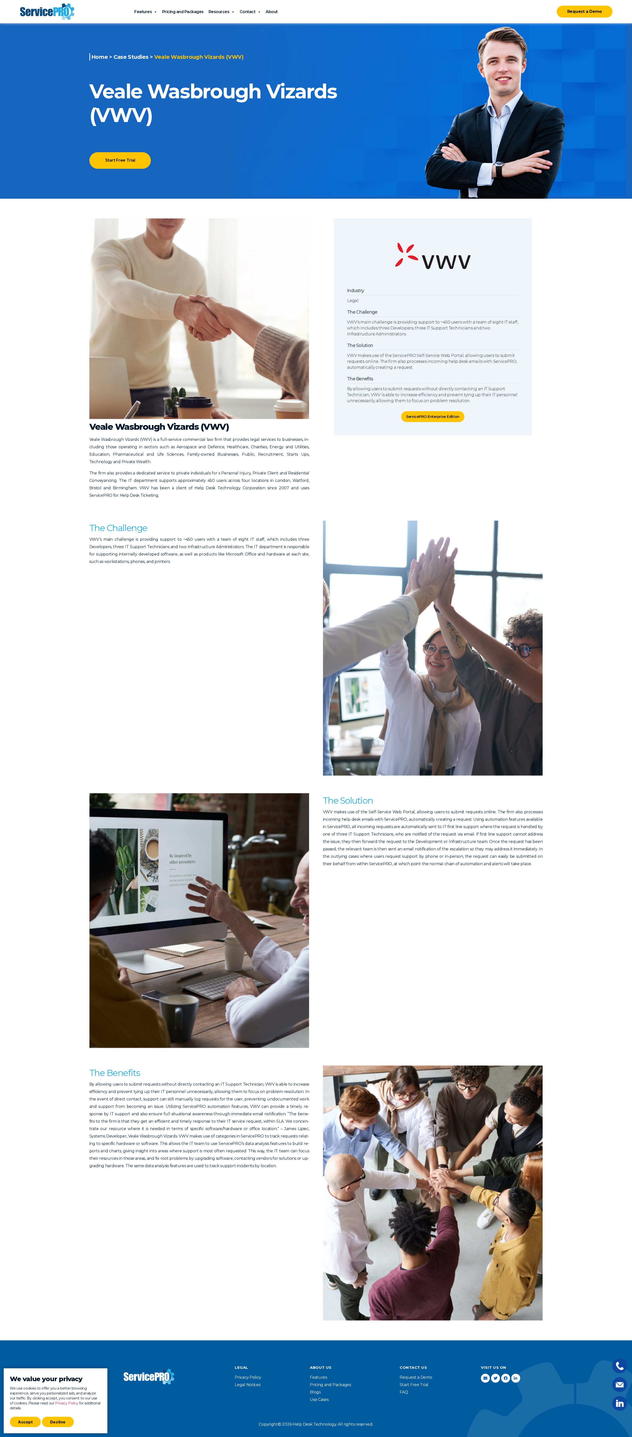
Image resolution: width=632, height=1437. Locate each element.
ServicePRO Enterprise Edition (432, 416)
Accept (25, 1421)
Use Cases (319, 1399)
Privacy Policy (66, 1403)
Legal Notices (247, 1384)
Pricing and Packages (183, 11)
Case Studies (131, 57)
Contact (248, 11)
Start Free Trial (120, 160)
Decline (58, 1421)
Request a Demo (584, 11)
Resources (219, 11)
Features (143, 11)
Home (99, 57)
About (272, 11)
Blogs (315, 1392)
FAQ (404, 1392)
